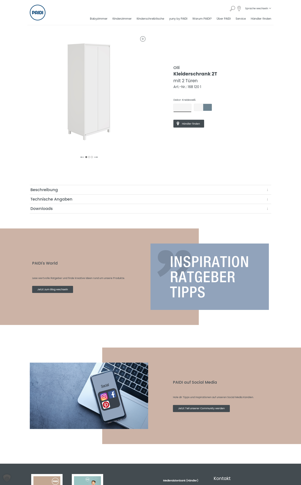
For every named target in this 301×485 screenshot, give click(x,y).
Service (241, 19)
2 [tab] (89, 157)
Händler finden (261, 19)
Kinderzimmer (122, 19)
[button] (7, 478)
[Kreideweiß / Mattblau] (203, 107)
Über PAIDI (224, 19)
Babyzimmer (99, 19)
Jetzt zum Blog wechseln (52, 289)
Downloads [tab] (41, 208)
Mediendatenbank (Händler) (180, 480)
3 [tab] (92, 157)
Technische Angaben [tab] (51, 199)
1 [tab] (86, 157)
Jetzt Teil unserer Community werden (201, 408)
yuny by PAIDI (178, 19)
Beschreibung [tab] (44, 190)
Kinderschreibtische (150, 19)
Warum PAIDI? (202, 19)
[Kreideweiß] (182, 107)
